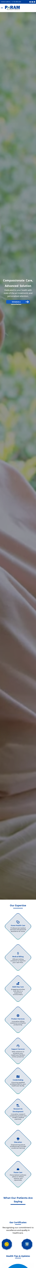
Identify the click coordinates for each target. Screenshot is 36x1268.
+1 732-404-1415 (16, 2)
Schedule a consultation (16, 302)
